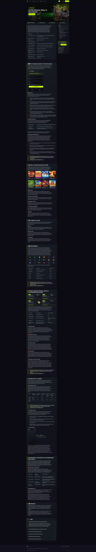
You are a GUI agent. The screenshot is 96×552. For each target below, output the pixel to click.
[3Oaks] (44, 257)
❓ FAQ (60, 38)
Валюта (29, 81)
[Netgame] (53, 263)
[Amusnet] (30, 257)
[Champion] (39, 257)
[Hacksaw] (35, 257)
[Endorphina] (35, 263)
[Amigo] (39, 260)
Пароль (29, 78)
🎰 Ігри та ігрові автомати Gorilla (64, 28)
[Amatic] (35, 260)
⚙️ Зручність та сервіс (62, 34)
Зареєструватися (36, 86)
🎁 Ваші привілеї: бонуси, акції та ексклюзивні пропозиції (64, 32)
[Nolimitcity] (30, 260)
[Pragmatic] (44, 260)
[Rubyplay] (44, 263)
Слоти (62, 546)
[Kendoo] (49, 257)
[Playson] (39, 263)
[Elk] (49, 263)
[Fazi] (53, 257)
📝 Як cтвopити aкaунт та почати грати (64, 27)
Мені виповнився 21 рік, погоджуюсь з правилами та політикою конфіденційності (35, 84)
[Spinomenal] (30, 263)
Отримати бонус (63, 44)
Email (29, 75)
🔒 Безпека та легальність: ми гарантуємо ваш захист (63, 35)
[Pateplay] (53, 260)
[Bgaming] (49, 260)
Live (63, 546)
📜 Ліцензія (61, 37)
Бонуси (66, 546)
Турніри (68, 546)
